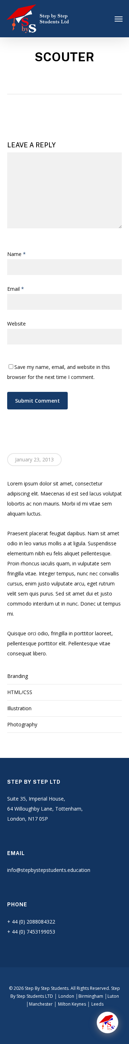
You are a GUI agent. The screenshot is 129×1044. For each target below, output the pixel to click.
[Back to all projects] (62, 79)
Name (16, 254)
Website (16, 323)
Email (15, 288)
